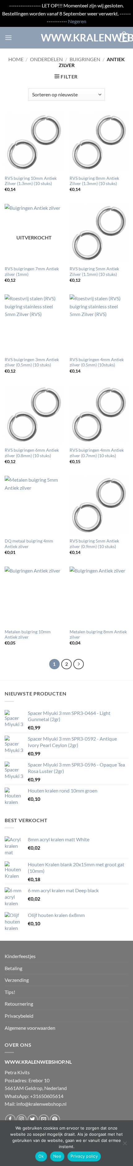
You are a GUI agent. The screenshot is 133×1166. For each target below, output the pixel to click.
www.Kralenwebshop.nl (66, 38)
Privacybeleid (19, 1016)
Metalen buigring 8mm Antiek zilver (98, 634)
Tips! (10, 992)
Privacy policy (84, 1156)
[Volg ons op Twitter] (33, 1119)
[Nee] (124, 1145)
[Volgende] (78, 664)
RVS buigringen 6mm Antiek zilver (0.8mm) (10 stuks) (32, 453)
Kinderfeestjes (20, 956)
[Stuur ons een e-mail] (44, 1119)
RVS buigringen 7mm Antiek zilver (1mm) (32, 271)
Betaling (13, 968)
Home (16, 59)
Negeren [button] (77, 21)
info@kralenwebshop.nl (41, 1104)
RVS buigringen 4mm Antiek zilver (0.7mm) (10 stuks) (97, 453)
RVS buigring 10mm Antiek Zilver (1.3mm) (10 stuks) (31, 181)
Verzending (17, 980)
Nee (57, 1156)
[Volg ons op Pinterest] (55, 1119)
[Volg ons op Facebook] (10, 1119)
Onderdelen (46, 59)
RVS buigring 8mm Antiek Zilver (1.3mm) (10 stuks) (94, 181)
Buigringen (85, 59)
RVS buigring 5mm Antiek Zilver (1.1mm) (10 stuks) (94, 271)
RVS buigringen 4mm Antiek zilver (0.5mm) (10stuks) (97, 362)
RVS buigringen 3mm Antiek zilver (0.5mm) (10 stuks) (32, 362)
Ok (41, 1156)
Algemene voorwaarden (30, 1028)
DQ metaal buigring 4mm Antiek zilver (29, 544)
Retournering (19, 1004)
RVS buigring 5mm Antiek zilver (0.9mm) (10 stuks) (94, 544)
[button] (8, 37)
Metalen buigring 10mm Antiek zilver (28, 634)
